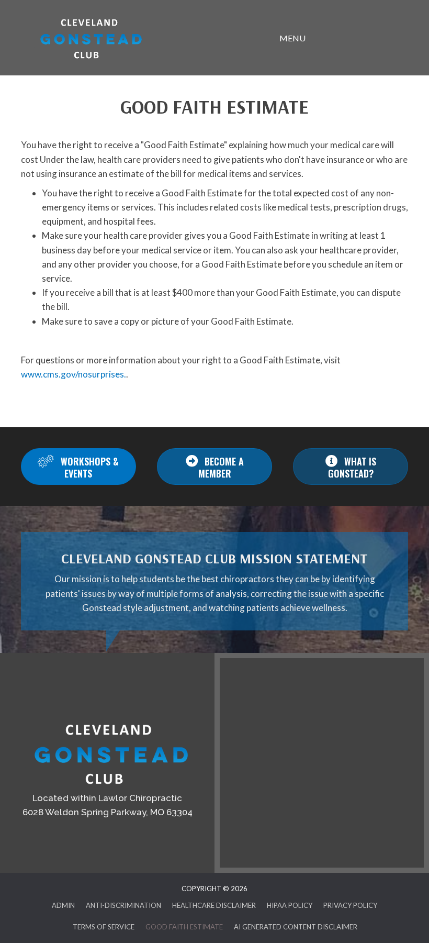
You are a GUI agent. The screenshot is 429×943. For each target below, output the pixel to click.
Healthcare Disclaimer (214, 905)
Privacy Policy (350, 905)
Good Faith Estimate (184, 927)
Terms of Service (103, 927)
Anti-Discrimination (123, 905)
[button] (78, 466)
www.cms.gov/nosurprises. (73, 374)
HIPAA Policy (289, 905)
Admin (63, 905)
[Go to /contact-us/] (107, 751)
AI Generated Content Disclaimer (295, 927)
